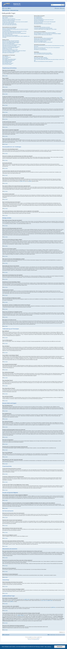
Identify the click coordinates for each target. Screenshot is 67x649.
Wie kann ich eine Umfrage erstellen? (8, 43)
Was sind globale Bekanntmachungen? (8, 60)
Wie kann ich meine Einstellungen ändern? (9, 28)
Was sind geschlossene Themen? (7, 63)
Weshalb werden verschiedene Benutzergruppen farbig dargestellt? (44, 21)
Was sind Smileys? (5, 58)
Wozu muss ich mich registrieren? (7, 16)
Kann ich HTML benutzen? (6, 57)
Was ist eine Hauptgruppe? (38, 22)
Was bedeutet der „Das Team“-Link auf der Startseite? (42, 23)
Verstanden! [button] (59, 646)
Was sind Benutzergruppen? (38, 18)
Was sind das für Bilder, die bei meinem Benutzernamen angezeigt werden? (14, 33)
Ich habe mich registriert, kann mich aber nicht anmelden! (11, 19)
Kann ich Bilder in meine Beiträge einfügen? (9, 59)
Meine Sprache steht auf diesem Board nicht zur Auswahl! (11, 32)
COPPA (60, 97)
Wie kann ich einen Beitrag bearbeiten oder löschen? (10, 41)
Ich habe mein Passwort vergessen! (8, 22)
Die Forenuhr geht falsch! (6, 30)
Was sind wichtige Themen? (6, 62)
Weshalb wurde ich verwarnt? (7, 48)
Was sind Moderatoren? (38, 17)
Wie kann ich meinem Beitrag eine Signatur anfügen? (10, 42)
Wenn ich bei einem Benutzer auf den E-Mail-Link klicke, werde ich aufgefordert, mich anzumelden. (15, 37)
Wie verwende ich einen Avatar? (7, 34)
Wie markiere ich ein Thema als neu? (8, 52)
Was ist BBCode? (5, 56)
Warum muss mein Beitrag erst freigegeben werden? (10, 51)
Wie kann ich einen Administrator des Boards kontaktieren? (43, 61)
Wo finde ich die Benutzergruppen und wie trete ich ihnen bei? (44, 19)
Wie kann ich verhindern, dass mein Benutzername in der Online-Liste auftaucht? (15, 29)
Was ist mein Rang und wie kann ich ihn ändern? (10, 35)
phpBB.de (30, 181)
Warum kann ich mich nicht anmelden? (8, 20)
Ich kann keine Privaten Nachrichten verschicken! (42, 27)
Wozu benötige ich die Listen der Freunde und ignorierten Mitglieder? (45, 32)
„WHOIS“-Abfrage (20, 615)
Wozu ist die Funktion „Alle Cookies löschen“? (9, 24)
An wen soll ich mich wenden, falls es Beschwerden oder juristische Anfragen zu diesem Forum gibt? (49, 60)
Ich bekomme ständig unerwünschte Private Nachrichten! (43, 28)
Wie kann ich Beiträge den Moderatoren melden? (10, 49)
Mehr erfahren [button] (48, 646)
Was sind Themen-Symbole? (7, 64)
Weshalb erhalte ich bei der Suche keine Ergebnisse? (42, 39)
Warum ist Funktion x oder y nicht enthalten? (41, 58)
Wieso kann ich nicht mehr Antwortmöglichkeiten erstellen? (11, 44)
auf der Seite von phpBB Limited (46, 600)
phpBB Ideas (53, 607)
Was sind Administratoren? (38, 16)
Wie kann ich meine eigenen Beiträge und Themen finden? (43, 42)
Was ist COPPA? (5, 17)
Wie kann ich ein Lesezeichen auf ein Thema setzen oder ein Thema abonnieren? (47, 47)
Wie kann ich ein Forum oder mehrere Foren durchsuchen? (43, 38)
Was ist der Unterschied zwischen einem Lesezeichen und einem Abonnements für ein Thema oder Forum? (49, 46)
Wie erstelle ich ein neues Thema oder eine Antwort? (10, 40)
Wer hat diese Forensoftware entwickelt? (40, 57)
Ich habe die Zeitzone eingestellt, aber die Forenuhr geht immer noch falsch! (14, 31)
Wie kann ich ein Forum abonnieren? (40, 48)
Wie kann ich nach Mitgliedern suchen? (40, 41)
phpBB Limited (22, 181)
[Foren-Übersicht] (7, 4)
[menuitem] (9, 8)
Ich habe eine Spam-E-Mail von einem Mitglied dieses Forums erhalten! (45, 29)
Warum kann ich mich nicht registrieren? (8, 18)
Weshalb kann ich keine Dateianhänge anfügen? (10, 47)
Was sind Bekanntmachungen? (7, 61)
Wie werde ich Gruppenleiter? (38, 20)
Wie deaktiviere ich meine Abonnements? (40, 49)
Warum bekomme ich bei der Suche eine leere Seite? (42, 40)
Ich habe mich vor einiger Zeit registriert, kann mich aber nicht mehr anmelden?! (15, 21)
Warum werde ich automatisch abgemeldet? (9, 23)
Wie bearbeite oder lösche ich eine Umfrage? (9, 45)
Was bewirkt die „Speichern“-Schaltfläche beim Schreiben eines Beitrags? (14, 50)
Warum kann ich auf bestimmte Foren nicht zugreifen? (11, 46)
